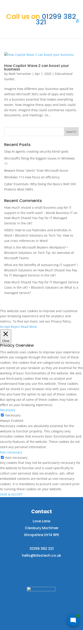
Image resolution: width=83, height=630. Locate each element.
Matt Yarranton (20, 74)
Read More (29, 327)
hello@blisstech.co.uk (41, 555)
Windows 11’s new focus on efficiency (32, 177)
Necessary (13, 415)
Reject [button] (15, 327)
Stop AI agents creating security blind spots (36, 151)
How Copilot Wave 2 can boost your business (36, 67)
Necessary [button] (7, 410)
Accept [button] (5, 327)
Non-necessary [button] (11, 452)
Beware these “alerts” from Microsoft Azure (36, 170)
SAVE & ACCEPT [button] (11, 494)
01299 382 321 (41, 19)
